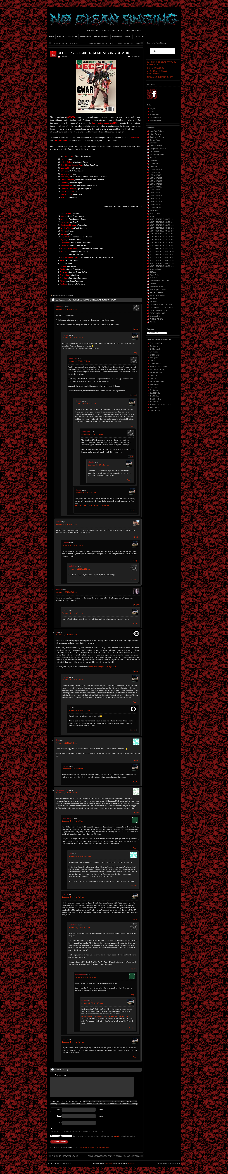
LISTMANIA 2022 (156, 199)
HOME (51, 37)
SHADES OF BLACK (157, 293)
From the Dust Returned (158, 367)
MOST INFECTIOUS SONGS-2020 (162, 251)
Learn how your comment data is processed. (94, 1147)
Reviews (153, 284)
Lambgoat (153, 375)
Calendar (153, 143)
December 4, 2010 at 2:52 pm (79, 569)
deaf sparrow (154, 358)
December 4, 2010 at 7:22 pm (72, 613)
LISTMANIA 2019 (156, 190)
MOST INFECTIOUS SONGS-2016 (162, 240)
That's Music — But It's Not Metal (161, 307)
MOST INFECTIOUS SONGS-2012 (162, 228)
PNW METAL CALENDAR (67, 37)
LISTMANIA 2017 (156, 184)
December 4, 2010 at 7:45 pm (66, 743)
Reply (136, 329)
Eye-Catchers (155, 152)
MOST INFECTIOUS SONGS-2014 (162, 234)
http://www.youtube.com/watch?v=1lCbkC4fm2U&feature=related (104, 1016)
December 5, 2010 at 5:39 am (79, 928)
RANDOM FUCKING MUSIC (160, 281)
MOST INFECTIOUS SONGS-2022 (162, 257)
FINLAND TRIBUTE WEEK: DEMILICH (65, 43)
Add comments (135, 57)
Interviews (153, 160)
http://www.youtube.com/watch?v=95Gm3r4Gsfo (92, 506)
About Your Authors (156, 131)
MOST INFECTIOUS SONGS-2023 (162, 260)
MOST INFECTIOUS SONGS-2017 (162, 243)
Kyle (57, 740)
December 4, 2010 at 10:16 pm (79, 856)
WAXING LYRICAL (156, 319)
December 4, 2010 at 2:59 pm (98, 465)
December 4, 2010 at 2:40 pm (72, 545)
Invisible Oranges (156, 372)
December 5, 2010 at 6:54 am (92, 1003)
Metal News (154, 210)
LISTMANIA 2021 (156, 196)
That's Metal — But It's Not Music (161, 304)
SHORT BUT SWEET (157, 295)
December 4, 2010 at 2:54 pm (92, 434)
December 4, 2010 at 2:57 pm (85, 493)
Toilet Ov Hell (155, 402)
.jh (57, 632)
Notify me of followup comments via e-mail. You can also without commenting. (103, 1136)
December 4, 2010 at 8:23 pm (72, 769)
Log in (152, 112)
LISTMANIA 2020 (156, 193)
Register (153, 109)
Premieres (153, 278)
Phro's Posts (154, 275)
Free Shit (153, 158)
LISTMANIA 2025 (156, 207)
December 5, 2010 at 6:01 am (85, 977)
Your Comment (60, 1075)
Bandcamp (154, 346)
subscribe (116, 1136)
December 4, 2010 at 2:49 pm (85, 404)
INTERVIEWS (85, 37)
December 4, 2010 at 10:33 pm (73, 897)
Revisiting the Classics (158, 290)
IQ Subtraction (155, 163)
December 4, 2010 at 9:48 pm (66, 793)
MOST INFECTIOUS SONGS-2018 (162, 246)
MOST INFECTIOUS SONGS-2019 (162, 248)
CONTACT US (139, 37)
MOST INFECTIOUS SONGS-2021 (162, 254)
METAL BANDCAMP (157, 381)
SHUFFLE (153, 298)
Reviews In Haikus (156, 287)
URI (60, 1123)
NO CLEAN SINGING (64, 1163)
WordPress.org (155, 120)
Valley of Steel (155, 411)
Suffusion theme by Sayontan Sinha (168, 1163)
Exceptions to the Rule (158, 149)
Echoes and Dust (156, 364)
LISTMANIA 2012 (156, 169)
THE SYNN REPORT (157, 313)
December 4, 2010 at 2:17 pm (79, 361)
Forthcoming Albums (157, 155)
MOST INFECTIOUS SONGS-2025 (162, 266)
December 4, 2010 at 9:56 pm (72, 821)
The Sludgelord (155, 399)
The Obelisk (154, 396)
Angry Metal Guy (156, 343)
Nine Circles (154, 387)
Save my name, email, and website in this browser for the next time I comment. (78, 1131)
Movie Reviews (155, 269)
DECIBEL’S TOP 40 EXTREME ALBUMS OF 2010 (93, 53)
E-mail (59, 1116)
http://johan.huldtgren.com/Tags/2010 (102, 667)
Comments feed (155, 117)
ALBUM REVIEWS (101, 37)
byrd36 (58, 522)
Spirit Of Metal (155, 393)
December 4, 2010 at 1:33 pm (66, 309)
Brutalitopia (154, 352)
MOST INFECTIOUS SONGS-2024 (162, 263)
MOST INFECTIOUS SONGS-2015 (162, 237)
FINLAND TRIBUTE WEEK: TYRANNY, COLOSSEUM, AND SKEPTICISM (114, 43)
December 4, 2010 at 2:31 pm (66, 524)
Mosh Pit (153, 216)
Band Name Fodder (157, 137)
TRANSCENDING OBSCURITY (161, 405)
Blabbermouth (155, 349)
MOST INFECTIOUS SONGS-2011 (162, 225)
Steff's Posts (154, 301)
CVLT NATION (155, 355)
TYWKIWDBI (154, 408)
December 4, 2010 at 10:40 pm (73, 1042)
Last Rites (153, 378)
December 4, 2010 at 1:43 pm (72, 338)
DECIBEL (153, 361)
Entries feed (154, 115)
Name (59, 1109)
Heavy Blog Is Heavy (157, 370)
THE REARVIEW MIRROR (159, 310)
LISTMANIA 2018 (156, 187)
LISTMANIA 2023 (156, 202)
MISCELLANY (155, 213)
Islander (62, 295)
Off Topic (153, 272)
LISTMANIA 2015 (156, 178)
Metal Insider (154, 384)
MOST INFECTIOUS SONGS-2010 (162, 222)
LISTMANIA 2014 (156, 175)
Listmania (64, 57)
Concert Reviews (156, 146)
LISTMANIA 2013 (156, 172)
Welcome (153, 322)
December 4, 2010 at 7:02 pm (66, 592)
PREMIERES (117, 37)
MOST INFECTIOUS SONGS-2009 (162, 219)
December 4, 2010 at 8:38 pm (79, 710)
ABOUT (128, 37)
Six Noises (154, 390)
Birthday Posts (155, 140)
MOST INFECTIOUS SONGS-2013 (162, 231)
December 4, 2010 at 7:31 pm (66, 635)
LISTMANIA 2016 (156, 181)
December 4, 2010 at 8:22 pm (72, 680)
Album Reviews (155, 134)
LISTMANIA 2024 (156, 204)
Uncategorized (155, 316)
